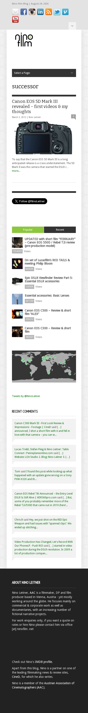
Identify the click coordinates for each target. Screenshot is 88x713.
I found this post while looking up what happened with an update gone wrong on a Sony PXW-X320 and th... (43, 475)
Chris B (19, 519)
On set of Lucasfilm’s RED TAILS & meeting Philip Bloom (47, 261)
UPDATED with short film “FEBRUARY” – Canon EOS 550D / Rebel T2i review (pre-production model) (50, 242)
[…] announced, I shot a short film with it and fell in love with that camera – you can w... (42, 431)
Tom (17, 471)
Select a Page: (72, 26)
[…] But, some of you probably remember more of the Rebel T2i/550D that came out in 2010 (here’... (43, 501)
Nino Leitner (35, 117)
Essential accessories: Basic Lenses (47, 295)
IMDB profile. (44, 662)
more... (16, 170)
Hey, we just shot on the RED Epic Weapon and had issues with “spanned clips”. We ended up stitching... (43, 523)
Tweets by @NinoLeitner (26, 396)
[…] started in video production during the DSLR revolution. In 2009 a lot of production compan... (43, 549)
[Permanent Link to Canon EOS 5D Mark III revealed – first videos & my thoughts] (44, 138)
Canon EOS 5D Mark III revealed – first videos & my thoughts (40, 106)
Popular (28, 229)
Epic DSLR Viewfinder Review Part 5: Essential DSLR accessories (49, 279)
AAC (32, 592)
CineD (16, 676)
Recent (60, 229)
